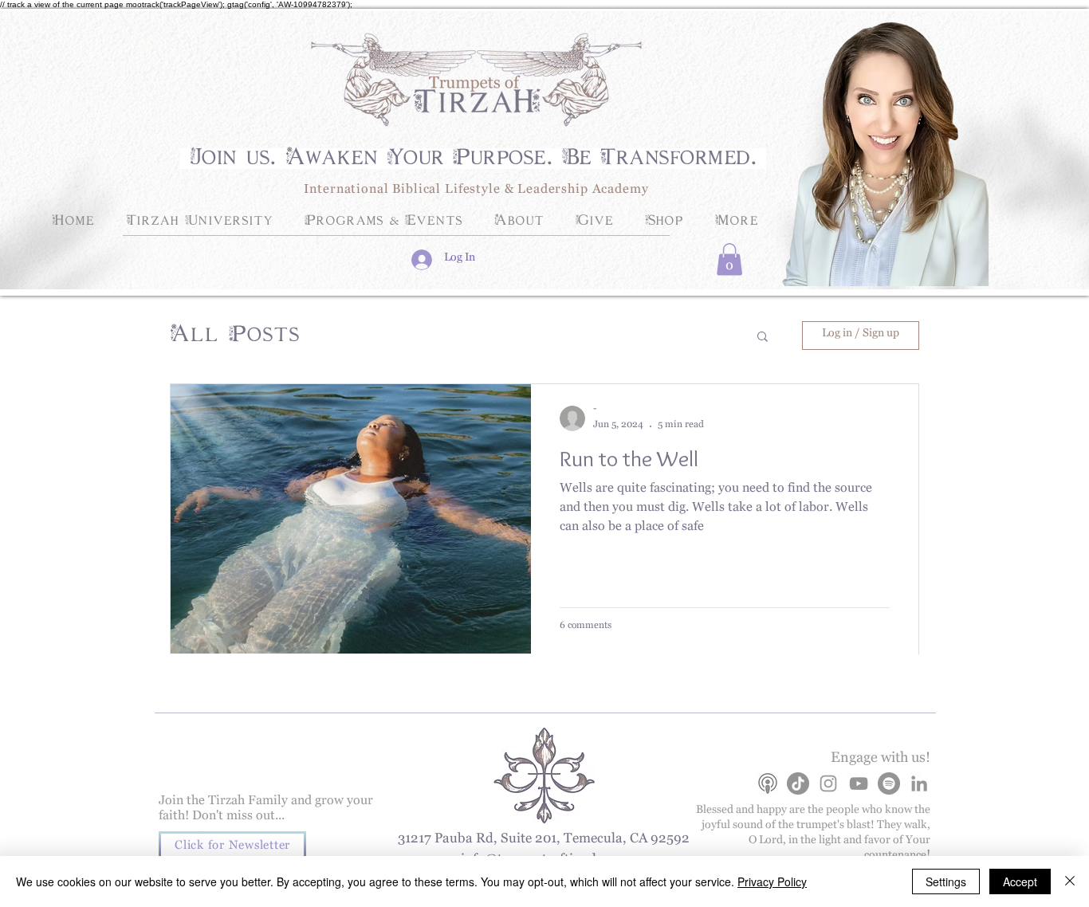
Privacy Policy (772, 881)
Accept (1020, 881)
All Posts (235, 335)
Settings (946, 881)
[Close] (1069, 881)
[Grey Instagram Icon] (828, 783)
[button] (729, 259)
